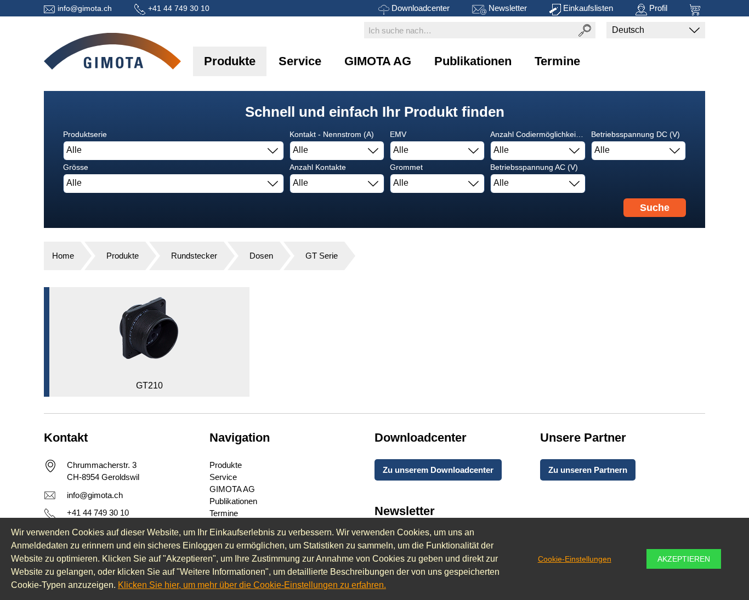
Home (63, 255)
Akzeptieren (683, 559)
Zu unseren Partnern (587, 470)
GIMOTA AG (377, 61)
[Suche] (584, 30)
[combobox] (173, 150)
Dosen (261, 255)
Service (300, 61)
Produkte (230, 61)
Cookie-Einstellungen (574, 559)
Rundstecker (194, 255)
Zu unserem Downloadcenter (438, 470)
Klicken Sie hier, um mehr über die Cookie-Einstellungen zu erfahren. (252, 585)
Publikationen (473, 61)
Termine (557, 61)
